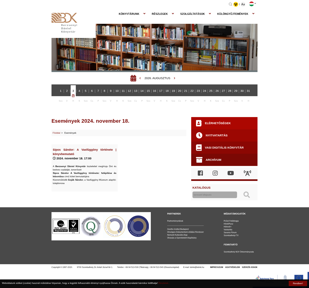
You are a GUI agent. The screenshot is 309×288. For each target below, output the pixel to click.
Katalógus (201, 187)
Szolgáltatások (192, 14)
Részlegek (160, 14)
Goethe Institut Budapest (178, 229)
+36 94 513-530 (132, 267)
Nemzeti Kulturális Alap (177, 235)
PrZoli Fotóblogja (231, 221)
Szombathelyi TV (231, 235)
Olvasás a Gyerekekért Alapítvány (182, 238)
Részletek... (164, 283)
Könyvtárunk (129, 14)
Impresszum (216, 267)
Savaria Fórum (230, 232)
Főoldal (56, 133)
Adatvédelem (232, 267)
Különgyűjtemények (232, 14)
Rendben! (298, 283)
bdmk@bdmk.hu (197, 267)
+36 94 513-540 (156, 267)
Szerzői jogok (250, 267)
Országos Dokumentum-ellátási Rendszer (185, 232)
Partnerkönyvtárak (175, 221)
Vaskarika (228, 230)
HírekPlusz (228, 224)
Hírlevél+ (228, 227)
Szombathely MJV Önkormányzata (239, 252)
